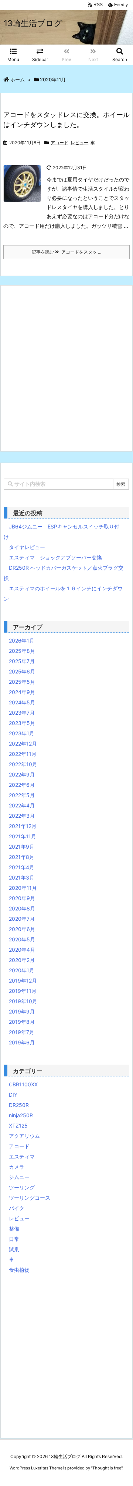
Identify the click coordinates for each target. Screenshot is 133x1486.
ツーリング (22, 1187)
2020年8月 (22, 908)
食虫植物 (19, 1270)
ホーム (17, 79)
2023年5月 (22, 723)
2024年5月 (22, 702)
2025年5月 (22, 682)
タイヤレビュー (27, 547)
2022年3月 (22, 816)
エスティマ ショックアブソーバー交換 (55, 557)
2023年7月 (22, 713)
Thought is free (106, 1468)
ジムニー (19, 1177)
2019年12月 (23, 980)
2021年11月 (22, 836)
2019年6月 (22, 1042)
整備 (14, 1228)
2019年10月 (23, 1001)
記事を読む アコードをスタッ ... (66, 252)
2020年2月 (22, 960)
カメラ (16, 1167)
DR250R (19, 1105)
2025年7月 (22, 661)
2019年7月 (21, 1032)
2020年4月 (22, 950)
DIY (13, 1094)
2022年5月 (22, 795)
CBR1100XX (23, 1084)
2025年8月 (22, 651)
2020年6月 (22, 929)
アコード (59, 142)
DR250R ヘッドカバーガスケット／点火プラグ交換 (63, 573)
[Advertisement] (66, 368)
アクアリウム (24, 1136)
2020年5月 (22, 939)
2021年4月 (21, 867)
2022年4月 (22, 805)
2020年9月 (22, 898)
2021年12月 (23, 826)
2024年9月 (22, 692)
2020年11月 (23, 888)
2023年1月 (21, 733)
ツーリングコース (29, 1198)
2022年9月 (22, 774)
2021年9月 (21, 846)
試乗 (14, 1249)
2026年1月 (21, 640)
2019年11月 (23, 991)
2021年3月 (21, 877)
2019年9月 (22, 1011)
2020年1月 (21, 970)
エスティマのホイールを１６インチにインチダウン (63, 593)
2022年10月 (23, 764)
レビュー (79, 142)
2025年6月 (22, 671)
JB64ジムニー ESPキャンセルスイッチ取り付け (61, 531)
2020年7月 (22, 919)
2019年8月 (22, 1022)
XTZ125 (18, 1125)
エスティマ (22, 1156)
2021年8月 (21, 857)
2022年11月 (23, 754)
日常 (14, 1239)
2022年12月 (23, 743)
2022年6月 (22, 785)
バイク (16, 1208)
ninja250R (21, 1115)
